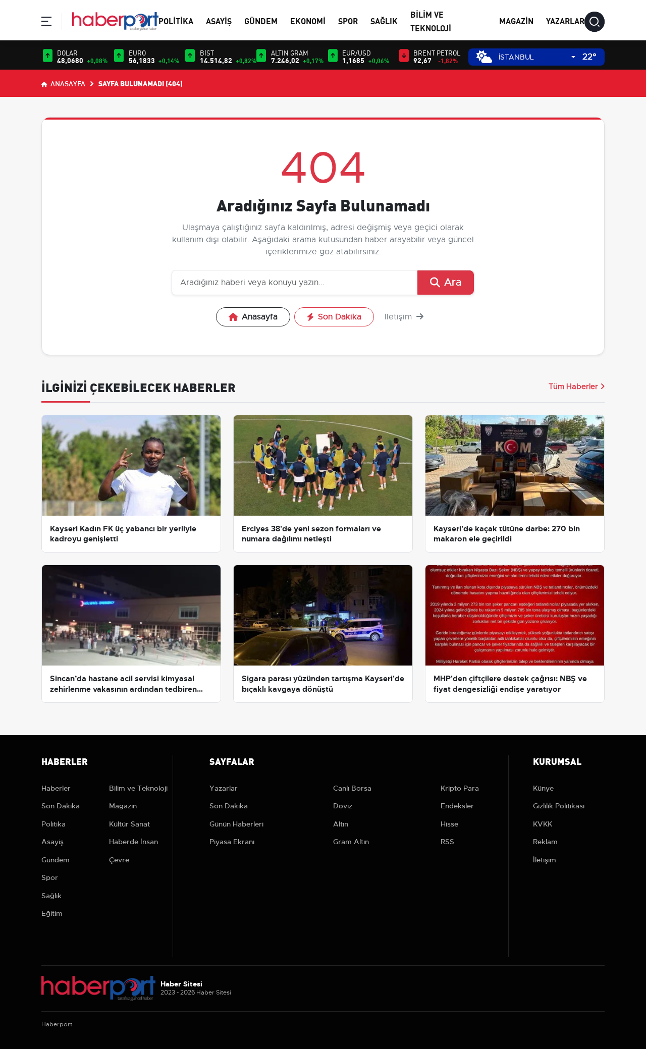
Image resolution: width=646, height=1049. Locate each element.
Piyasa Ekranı (231, 841)
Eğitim (52, 913)
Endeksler (457, 805)
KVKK (542, 824)
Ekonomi (308, 20)
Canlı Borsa (352, 788)
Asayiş (219, 20)
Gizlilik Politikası (558, 805)
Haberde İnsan (133, 841)
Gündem (261, 20)
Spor (348, 20)
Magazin (516, 20)
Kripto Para (460, 788)
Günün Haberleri (236, 824)
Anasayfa (67, 83)
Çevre (119, 859)
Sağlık (384, 20)
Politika (175, 20)
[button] (46, 23)
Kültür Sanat (129, 824)
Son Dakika (339, 317)
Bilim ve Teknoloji (138, 788)
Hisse (449, 824)
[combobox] (537, 57)
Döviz (342, 805)
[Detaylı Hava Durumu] (484, 56)
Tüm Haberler (573, 386)
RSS (447, 841)
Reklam (545, 841)
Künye (543, 788)
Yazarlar (565, 20)
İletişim (399, 317)
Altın (340, 824)
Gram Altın (351, 841)
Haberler (56, 788)
